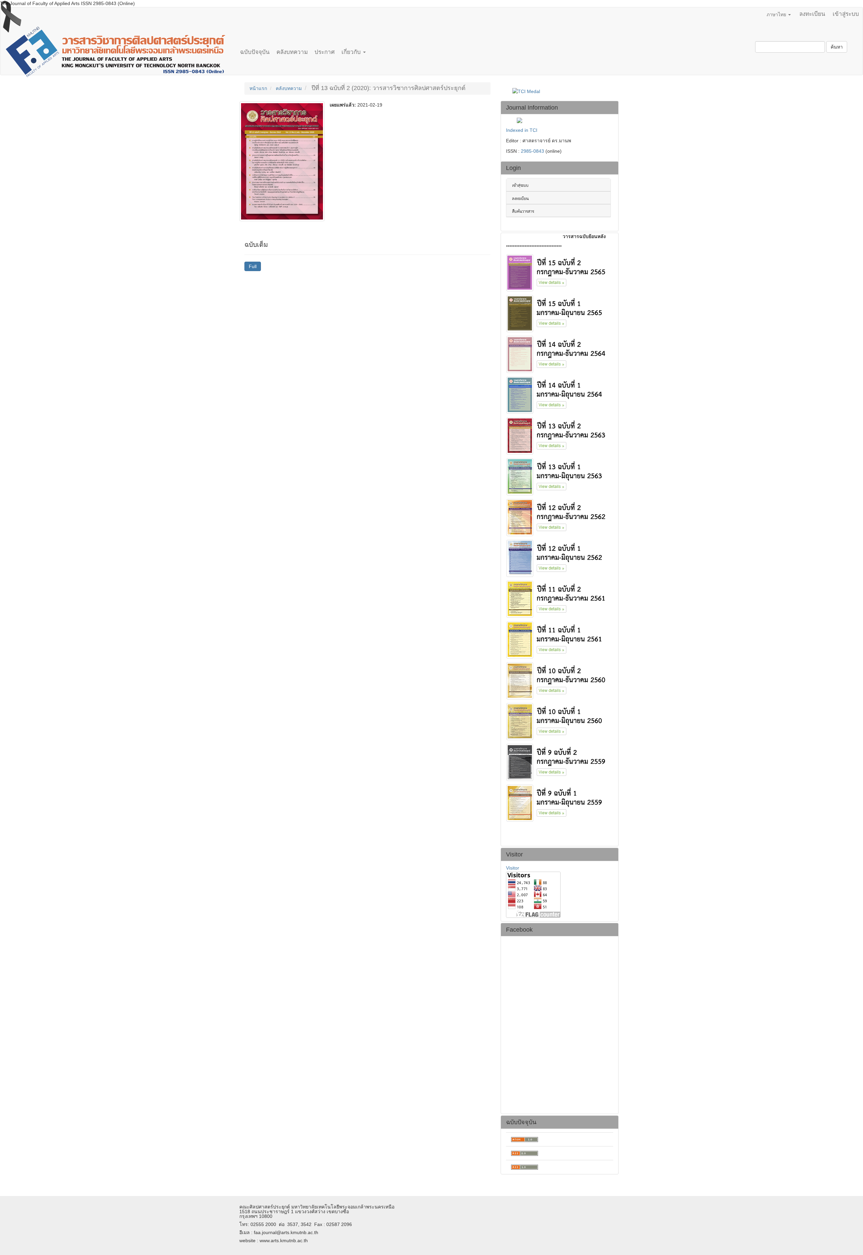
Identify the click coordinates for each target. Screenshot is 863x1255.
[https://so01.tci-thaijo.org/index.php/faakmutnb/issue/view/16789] (558, 517)
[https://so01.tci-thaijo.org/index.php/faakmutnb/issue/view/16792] (558, 639)
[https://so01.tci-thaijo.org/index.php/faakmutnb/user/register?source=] (558, 197)
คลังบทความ (292, 52)
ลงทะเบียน (812, 14)
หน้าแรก (258, 88)
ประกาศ (325, 52)
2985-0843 (532, 151)
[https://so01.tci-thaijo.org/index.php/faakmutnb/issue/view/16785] (558, 435)
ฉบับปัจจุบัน (255, 52)
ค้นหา (837, 47)
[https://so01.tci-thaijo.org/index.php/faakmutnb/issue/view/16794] (558, 721)
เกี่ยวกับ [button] (351, 52)
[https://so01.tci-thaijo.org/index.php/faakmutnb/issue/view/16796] (558, 802)
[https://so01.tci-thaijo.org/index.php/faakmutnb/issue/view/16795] (558, 761)
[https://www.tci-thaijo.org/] (558, 210)
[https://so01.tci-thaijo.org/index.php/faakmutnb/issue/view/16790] (558, 557)
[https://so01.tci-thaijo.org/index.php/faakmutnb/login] (558, 184)
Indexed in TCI (521, 130)
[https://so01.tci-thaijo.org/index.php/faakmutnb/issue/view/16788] (558, 476)
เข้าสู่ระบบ (846, 14)
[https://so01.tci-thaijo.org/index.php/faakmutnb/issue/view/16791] (558, 598)
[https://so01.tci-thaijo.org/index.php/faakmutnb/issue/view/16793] (558, 680)
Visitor (512, 868)
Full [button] (253, 266)
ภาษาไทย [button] (777, 14)
